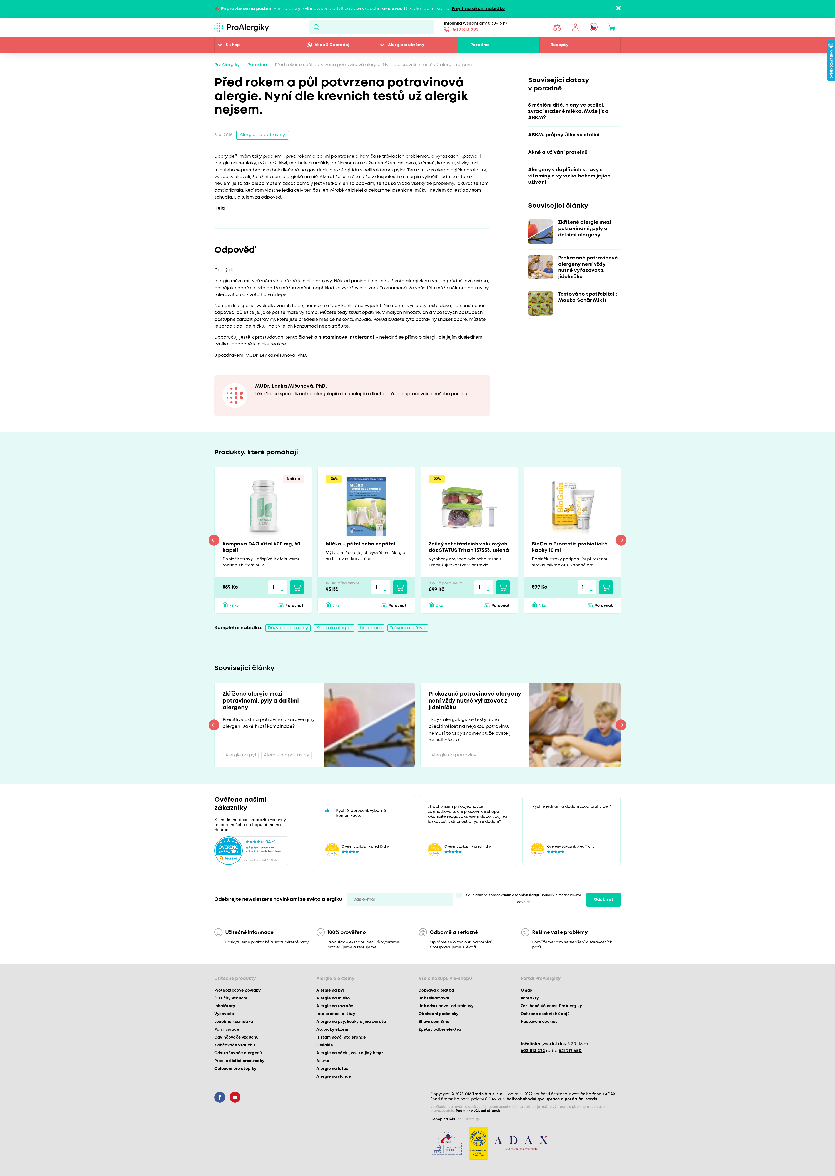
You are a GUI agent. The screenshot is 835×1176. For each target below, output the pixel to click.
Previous (214, 540)
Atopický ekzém (332, 1029)
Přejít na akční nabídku (478, 9)
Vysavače (224, 1014)
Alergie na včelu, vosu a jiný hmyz (349, 1053)
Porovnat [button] (294, 605)
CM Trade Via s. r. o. (484, 1094)
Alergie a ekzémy (406, 45)
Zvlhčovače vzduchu (234, 1045)
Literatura (371, 628)
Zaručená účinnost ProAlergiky (551, 1006)
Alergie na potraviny (262, 135)
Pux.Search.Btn (316, 27)
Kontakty (530, 998)
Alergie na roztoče (334, 1006)
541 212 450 (570, 1051)
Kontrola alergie (334, 628)
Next (621, 540)
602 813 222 (465, 30)
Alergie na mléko (333, 998)
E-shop (232, 45)
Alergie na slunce (333, 1076)
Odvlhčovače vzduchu (236, 1037)
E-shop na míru (443, 1119)
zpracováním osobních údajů (514, 895)
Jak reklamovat (434, 998)
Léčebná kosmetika (233, 1022)
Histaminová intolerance (341, 1037)
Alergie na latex (332, 1069)
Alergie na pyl (330, 990)
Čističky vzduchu (231, 998)
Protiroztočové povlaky (237, 990)
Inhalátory (224, 1006)
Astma (322, 1061)
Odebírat (603, 900)
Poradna (479, 45)
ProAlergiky (227, 65)
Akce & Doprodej (332, 45)
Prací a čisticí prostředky (239, 1061)
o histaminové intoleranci (344, 337)
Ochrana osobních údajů (545, 1014)
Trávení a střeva (408, 628)
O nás (526, 990)
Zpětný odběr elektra (440, 1029)
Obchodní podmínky (439, 1014)
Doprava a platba (436, 990)
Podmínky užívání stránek (478, 1110)
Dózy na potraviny (288, 628)
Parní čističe (226, 1029)
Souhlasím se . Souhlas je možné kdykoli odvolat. (524, 899)
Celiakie (324, 1045)
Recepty (559, 45)
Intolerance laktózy (335, 1014)
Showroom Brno (434, 1022)
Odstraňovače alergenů (238, 1053)
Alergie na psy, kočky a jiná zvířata (351, 1022)
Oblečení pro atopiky (235, 1069)
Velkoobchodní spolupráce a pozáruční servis (552, 1099)
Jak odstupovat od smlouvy (446, 1006)
